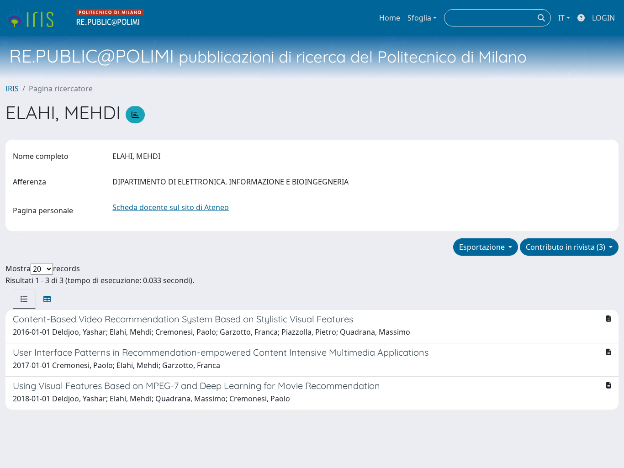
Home (389, 18)
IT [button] (561, 18)
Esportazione (483, 247)
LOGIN (603, 18)
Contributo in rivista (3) (566, 247)
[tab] (24, 299)
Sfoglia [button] (419, 18)
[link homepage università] (111, 18)
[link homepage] (33, 18)
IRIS (12, 89)
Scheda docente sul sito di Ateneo (170, 207)
